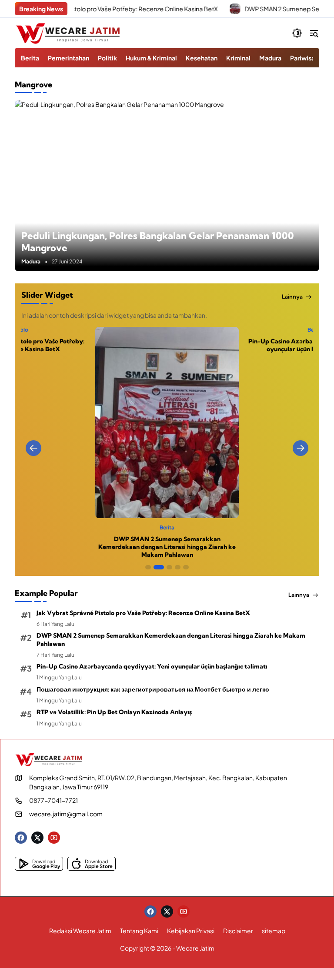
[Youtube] (54, 838)
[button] (297, 33)
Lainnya (292, 296)
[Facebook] (21, 838)
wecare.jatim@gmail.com (66, 814)
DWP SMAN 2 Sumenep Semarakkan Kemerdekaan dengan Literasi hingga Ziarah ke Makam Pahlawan (171, 639)
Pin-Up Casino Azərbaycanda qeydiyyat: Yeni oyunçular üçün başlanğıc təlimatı (167, 345)
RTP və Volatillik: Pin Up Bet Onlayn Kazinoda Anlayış (114, 712)
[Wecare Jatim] (69, 33)
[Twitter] (37, 838)
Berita (167, 330)
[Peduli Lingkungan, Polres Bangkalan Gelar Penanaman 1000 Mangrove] (167, 185)
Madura (30, 262)
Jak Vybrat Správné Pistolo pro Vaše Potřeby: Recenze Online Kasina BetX (143, 613)
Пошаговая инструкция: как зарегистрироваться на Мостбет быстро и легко (153, 689)
